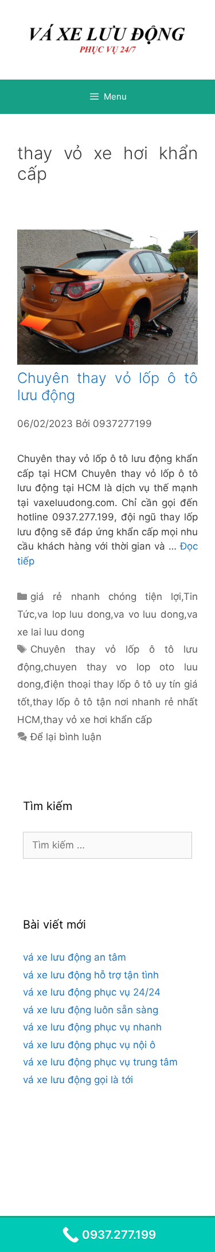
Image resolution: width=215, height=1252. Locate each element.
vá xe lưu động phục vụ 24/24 (92, 992)
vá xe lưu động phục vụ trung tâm (100, 1062)
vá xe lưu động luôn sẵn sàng (90, 1010)
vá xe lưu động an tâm (74, 957)
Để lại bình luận (65, 736)
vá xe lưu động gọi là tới (78, 1079)
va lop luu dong (74, 614)
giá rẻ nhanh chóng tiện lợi (105, 596)
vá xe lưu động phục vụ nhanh (92, 1027)
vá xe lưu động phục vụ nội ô (89, 1044)
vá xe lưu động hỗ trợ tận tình (91, 975)
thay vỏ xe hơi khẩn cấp (97, 719)
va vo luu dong (149, 614)
